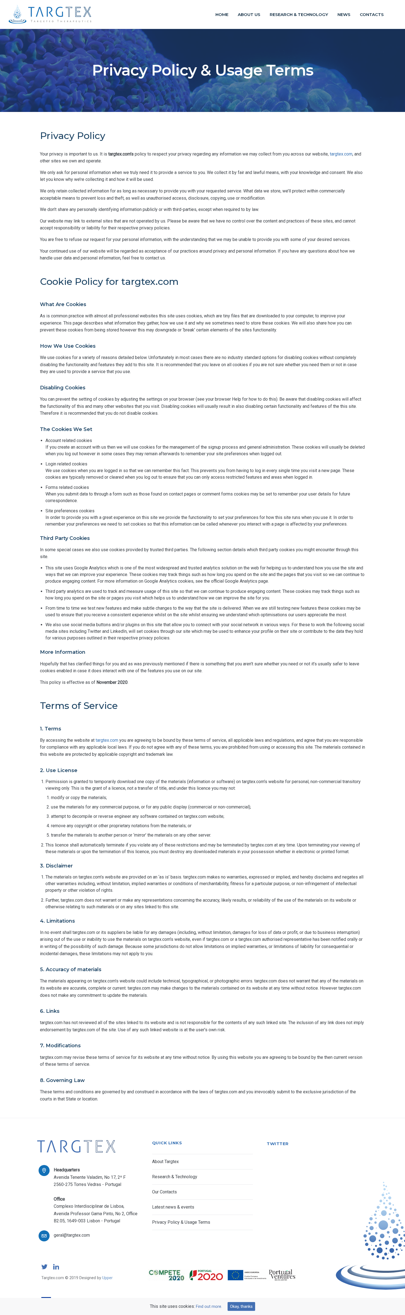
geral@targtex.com (72, 1235)
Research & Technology (299, 14)
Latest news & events (173, 1207)
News (343, 14)
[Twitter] (44, 1268)
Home (221, 14)
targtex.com (341, 154)
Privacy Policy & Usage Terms (181, 1222)
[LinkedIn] (56, 1268)
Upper (107, 1277)
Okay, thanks (241, 1306)
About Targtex (165, 1161)
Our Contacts (164, 1192)
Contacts (372, 14)
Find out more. (209, 1306)
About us (249, 14)
